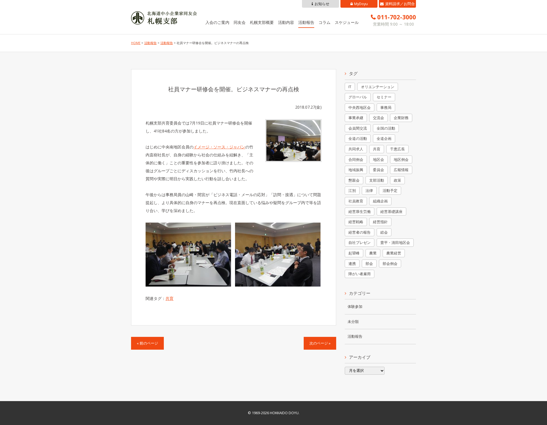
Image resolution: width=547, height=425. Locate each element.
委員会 (378, 169)
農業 (373, 253)
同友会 (240, 22)
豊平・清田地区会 (395, 242)
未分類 (353, 321)
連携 (352, 263)
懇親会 (354, 180)
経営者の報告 (359, 232)
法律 (369, 190)
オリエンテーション (377, 86)
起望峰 (354, 253)
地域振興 (355, 169)
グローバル (357, 96)
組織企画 (380, 201)
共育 (170, 298)
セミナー (384, 96)
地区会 (378, 159)
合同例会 (355, 159)
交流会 (378, 117)
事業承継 (355, 117)
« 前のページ (147, 343)
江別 (352, 190)
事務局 (385, 107)
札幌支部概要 (262, 22)
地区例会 (401, 159)
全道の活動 (357, 138)
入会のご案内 (217, 22)
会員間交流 (357, 128)
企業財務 (401, 117)
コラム (324, 22)
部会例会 (390, 263)
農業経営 (393, 253)
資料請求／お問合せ (400, 4)
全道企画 (384, 138)
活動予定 (390, 190)
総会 (384, 232)
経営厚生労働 (359, 211)
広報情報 (401, 169)
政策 (397, 180)
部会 (369, 263)
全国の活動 (386, 128)
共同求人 (355, 149)
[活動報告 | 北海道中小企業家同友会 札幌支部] (164, 20)
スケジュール (347, 22)
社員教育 (355, 201)
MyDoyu (361, 3)
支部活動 (376, 180)
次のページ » (319, 343)
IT (349, 86)
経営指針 (380, 221)
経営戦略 (355, 221)
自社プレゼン (359, 242)
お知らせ (322, 3)
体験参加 (355, 306)
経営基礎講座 (391, 211)
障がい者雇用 (359, 273)
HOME (135, 43)
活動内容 (286, 22)
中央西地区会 (359, 107)
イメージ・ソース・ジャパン (219, 147)
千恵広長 (397, 149)
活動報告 (306, 22)
